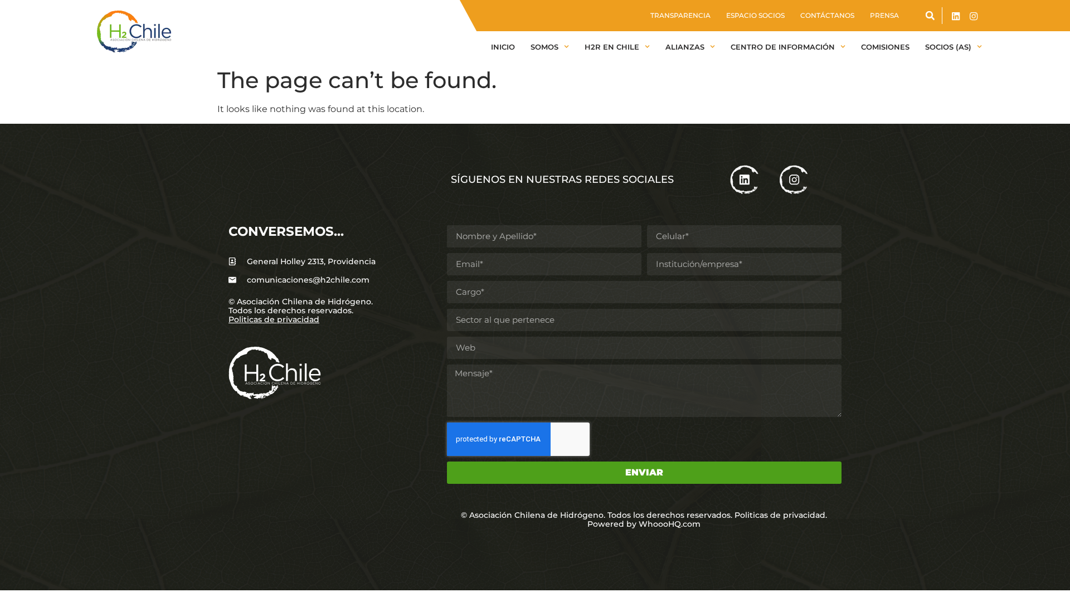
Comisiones (885, 46)
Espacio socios (755, 15)
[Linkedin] (955, 16)
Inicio (503, 46)
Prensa (884, 15)
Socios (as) (948, 46)
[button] (930, 15)
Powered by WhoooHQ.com (644, 524)
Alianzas (684, 46)
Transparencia (680, 15)
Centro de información (783, 46)
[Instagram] (974, 16)
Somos (544, 46)
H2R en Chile (612, 46)
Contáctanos (827, 15)
